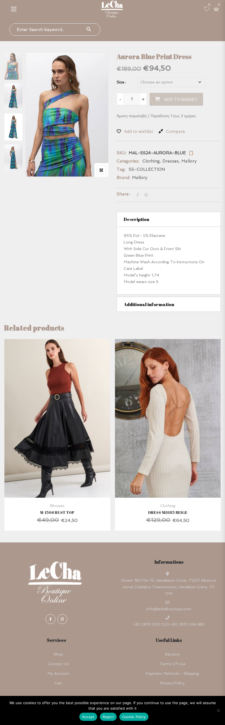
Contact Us (58, 664)
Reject (108, 717)
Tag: (121, 169)
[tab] (169, 219)
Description (136, 219)
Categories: (128, 161)
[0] (206, 9)
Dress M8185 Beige (167, 512)
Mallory (189, 161)
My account (58, 673)
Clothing (151, 161)
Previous (15, 63)
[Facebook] (50, 619)
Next (15, 162)
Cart (58, 683)
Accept (88, 717)
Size (120, 82)
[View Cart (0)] (216, 9)
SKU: (121, 152)
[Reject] (218, 710)
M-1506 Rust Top (57, 512)
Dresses (170, 161)
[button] (14, 9)
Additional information (149, 304)
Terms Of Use (172, 664)
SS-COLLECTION (147, 169)
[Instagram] (62, 619)
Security (172, 654)
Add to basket (181, 99)
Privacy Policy (172, 683)
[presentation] (8, 440)
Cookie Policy (134, 717)
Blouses (57, 505)
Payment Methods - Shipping (172, 673)
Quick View (57, 484)
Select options (49, 434)
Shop (58, 654)
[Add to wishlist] (64, 434)
